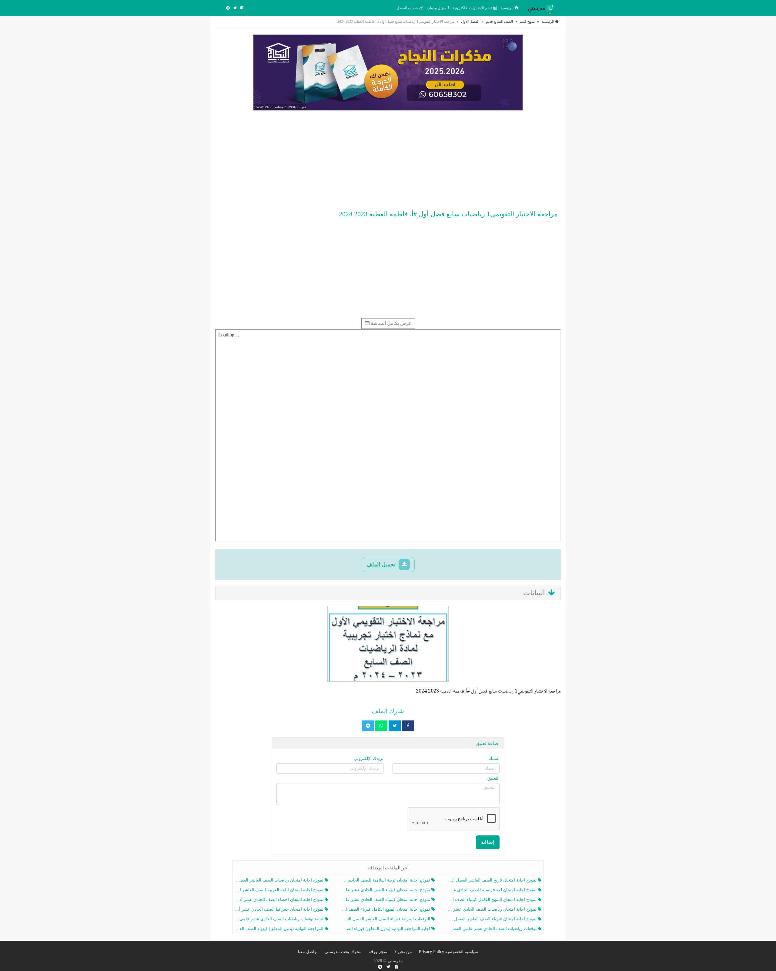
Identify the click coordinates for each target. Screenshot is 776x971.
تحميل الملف (381, 564)
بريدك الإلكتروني (368, 758)
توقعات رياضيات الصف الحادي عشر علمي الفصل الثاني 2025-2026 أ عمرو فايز (493, 928)
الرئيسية (507, 8)
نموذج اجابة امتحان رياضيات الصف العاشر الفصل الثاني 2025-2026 (280, 880)
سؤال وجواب (437, 8)
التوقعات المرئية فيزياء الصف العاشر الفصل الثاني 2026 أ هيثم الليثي (386, 919)
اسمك (494, 758)
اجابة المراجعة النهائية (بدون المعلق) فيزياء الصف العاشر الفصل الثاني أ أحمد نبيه (386, 928)
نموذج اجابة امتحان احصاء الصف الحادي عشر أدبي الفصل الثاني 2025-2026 (280, 899)
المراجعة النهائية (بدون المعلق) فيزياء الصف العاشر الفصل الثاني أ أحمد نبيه (280, 928)
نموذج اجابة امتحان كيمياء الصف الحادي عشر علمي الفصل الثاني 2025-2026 (386, 899)
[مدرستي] (542, 7)
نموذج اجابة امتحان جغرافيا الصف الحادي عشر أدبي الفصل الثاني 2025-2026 (280, 909)
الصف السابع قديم (499, 21)
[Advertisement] (388, 158)
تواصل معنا (308, 951)
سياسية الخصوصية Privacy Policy (448, 951)
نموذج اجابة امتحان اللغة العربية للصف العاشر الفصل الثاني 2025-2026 (280, 890)
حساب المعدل (407, 8)
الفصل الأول (470, 21)
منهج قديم (527, 21)
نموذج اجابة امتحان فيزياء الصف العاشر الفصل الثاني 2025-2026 (493, 919)
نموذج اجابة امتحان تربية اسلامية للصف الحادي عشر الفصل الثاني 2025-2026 (386, 880)
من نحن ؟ (403, 951)
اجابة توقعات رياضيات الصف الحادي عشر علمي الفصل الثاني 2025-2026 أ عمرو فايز (280, 919)
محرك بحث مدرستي (343, 951)
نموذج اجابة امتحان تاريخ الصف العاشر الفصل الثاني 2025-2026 (493, 880)
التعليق (493, 778)
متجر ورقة (378, 951)
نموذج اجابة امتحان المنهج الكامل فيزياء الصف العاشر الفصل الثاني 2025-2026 (386, 909)
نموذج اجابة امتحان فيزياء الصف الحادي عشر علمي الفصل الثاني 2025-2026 (386, 890)
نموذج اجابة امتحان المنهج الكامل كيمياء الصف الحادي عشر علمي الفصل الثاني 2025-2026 (493, 899)
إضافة (487, 842)
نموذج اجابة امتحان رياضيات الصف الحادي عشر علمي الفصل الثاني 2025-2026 (493, 909)
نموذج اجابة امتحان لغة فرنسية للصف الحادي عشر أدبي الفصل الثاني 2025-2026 (493, 890)
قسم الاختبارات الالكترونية (473, 8)
